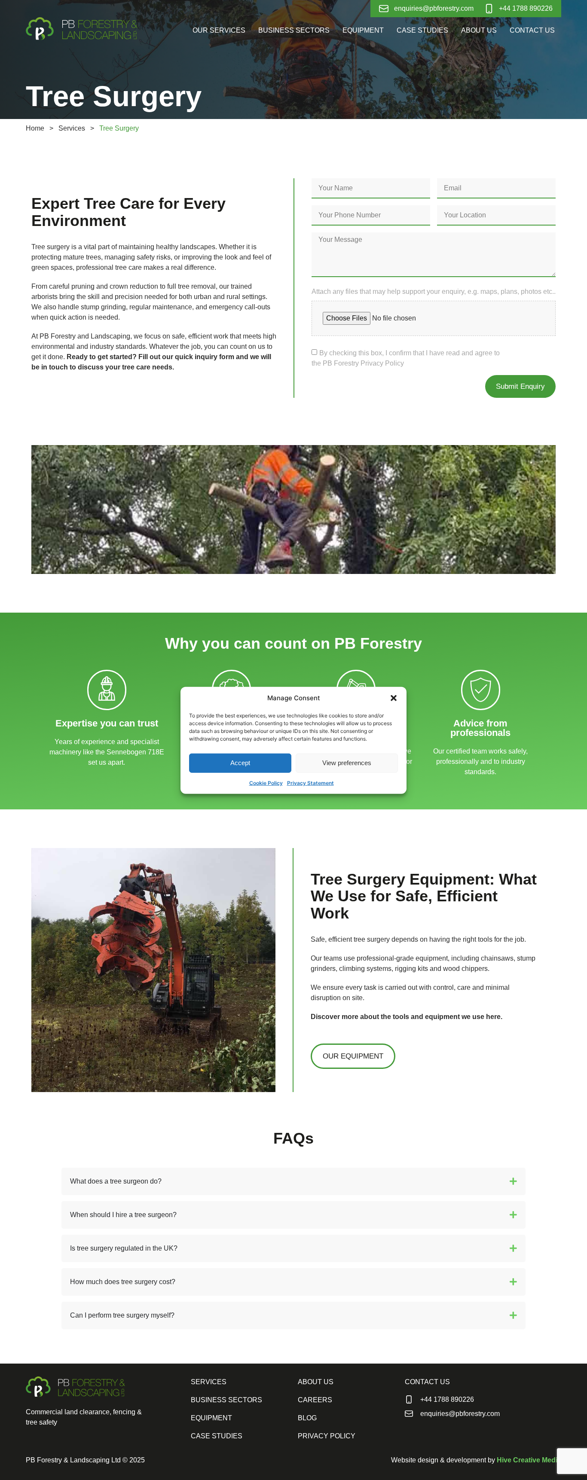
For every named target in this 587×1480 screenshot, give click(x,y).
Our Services (219, 30)
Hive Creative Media (529, 1460)
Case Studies (422, 30)
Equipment (363, 30)
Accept (240, 762)
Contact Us (532, 30)
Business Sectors (294, 30)
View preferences (346, 762)
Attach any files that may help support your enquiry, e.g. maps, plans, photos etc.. (434, 291)
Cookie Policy (266, 782)
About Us (479, 30)
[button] (393, 698)
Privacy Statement (310, 782)
